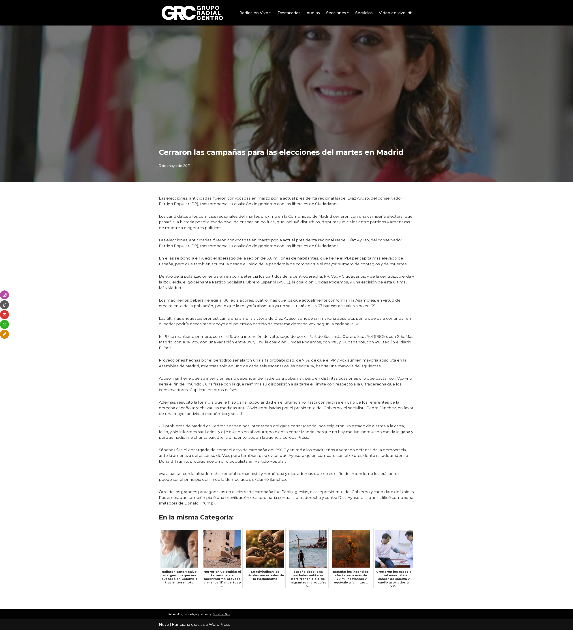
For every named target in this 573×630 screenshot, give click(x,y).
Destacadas (289, 13)
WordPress (219, 624)
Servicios (364, 13)
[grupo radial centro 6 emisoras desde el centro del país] (192, 12)
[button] (270, 13)
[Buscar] (410, 12)
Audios (313, 13)
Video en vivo (392, 13)
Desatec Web (221, 614)
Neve (164, 624)
